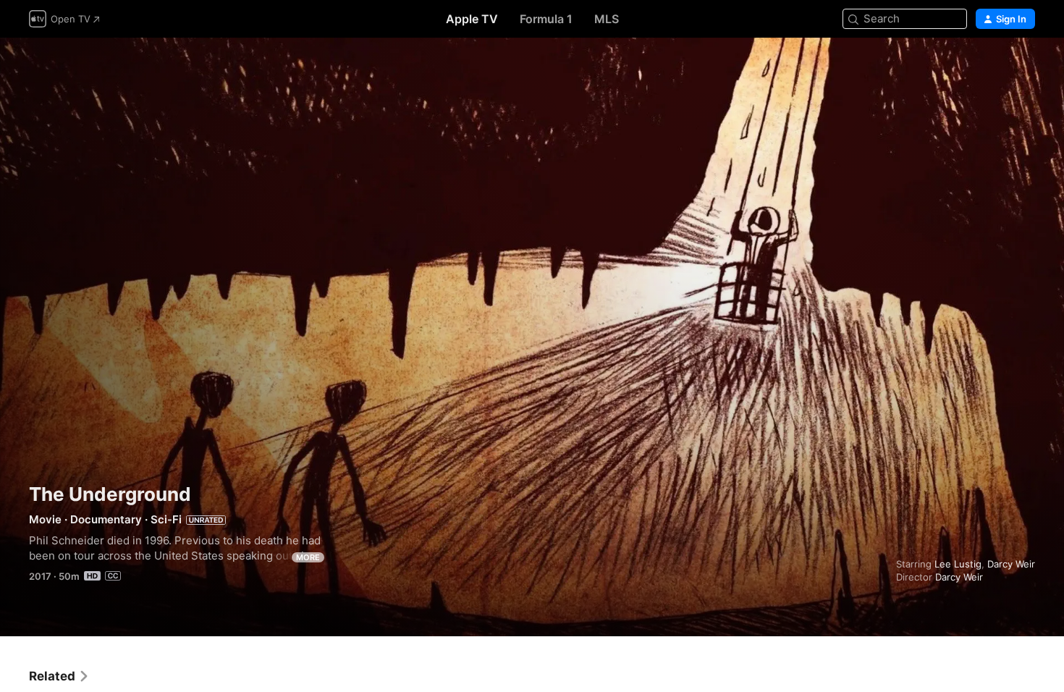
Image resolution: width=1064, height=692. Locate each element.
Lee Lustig (957, 564)
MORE (308, 557)
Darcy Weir (1011, 564)
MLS (606, 19)
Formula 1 (546, 19)
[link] (59, 676)
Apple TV (472, 19)
